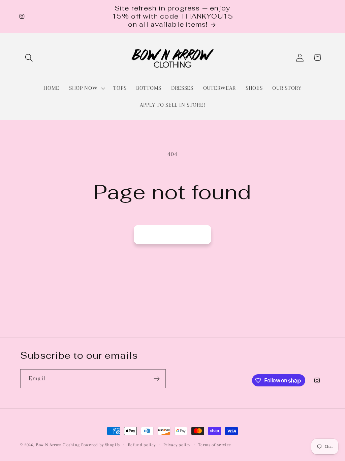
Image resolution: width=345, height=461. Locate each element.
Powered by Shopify (100, 444)
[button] (29, 57)
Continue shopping (172, 234)
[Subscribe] (156, 378)
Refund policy (142, 444)
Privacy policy (177, 444)
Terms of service (214, 444)
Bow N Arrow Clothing (58, 444)
